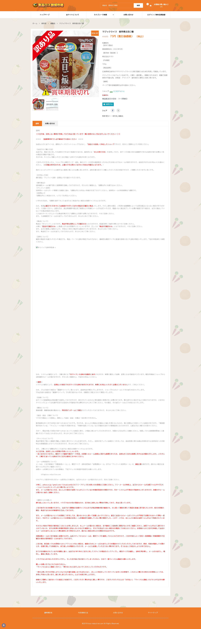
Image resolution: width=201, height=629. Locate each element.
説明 (37, 123)
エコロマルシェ (119, 91)
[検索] (138, 5)
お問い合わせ (50, 123)
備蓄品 (52, 23)
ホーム (34, 23)
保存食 (43, 23)
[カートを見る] (150, 5)
